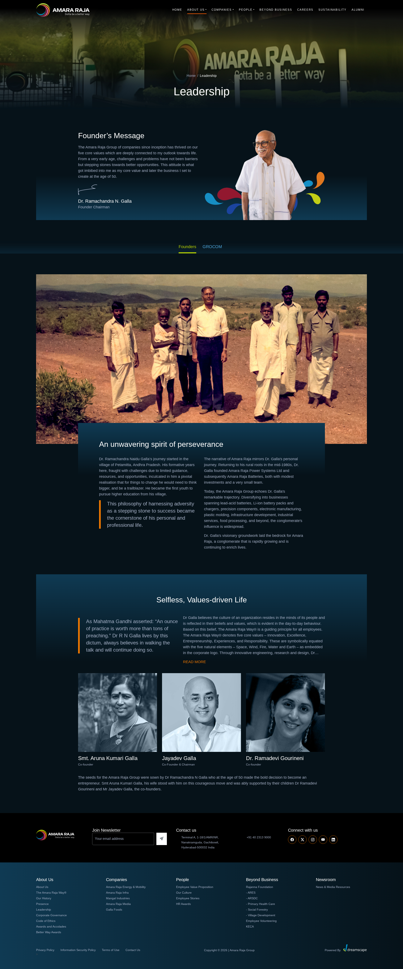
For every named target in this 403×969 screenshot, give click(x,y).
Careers (305, 9)
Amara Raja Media (118, 904)
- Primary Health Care (260, 904)
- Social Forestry (257, 909)
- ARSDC (252, 898)
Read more (194, 662)
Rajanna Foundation (259, 887)
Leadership (43, 909)
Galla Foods (114, 909)
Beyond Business (275, 9)
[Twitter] (302, 839)
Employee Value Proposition (194, 887)
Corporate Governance (51, 915)
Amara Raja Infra (117, 892)
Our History (43, 898)
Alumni (358, 9)
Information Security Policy (78, 950)
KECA (250, 926)
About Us (196, 9)
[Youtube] (313, 839)
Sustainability (332, 9)
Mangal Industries (118, 898)
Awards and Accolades (51, 926)
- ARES (250, 892)
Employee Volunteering (261, 921)
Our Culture (184, 892)
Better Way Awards (48, 932)
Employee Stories (187, 898)
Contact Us (133, 950)
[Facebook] (292, 839)
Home (177, 9)
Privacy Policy (45, 950)
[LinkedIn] (333, 839)
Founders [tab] (187, 246)
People (246, 9)
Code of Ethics (45, 921)
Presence (42, 904)
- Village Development (260, 915)
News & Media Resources (333, 887)
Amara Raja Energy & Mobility (126, 887)
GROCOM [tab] (212, 246)
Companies (222, 9)
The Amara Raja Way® (51, 892)
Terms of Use (110, 950)
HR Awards (183, 904)
